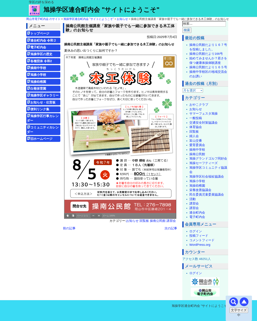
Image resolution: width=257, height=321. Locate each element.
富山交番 (195, 140)
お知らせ (132, 221)
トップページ (39, 33)
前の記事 (69, 228)
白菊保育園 (38, 88)
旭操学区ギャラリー (44, 95)
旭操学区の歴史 (41, 54)
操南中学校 (38, 68)
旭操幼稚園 (39, 81)
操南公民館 (158, 221)
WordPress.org (199, 244)
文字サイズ (239, 310)
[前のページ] (67, 216)
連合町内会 (197, 212)
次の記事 (171, 228)
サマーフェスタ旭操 (203, 113)
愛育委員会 (197, 145)
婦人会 (194, 136)
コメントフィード (202, 240)
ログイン (195, 231)
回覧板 (144, 221)
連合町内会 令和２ (43, 40)
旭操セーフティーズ (203, 163)
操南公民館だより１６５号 (208, 67)
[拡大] (99, 216)
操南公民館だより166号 (206, 53)
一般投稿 (195, 118)
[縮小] (93, 216)
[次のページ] (73, 216)
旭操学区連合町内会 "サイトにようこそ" (101, 9)
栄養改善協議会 (200, 190)
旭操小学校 (38, 74)
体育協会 (195, 127)
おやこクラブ (198, 104)
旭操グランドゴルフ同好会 (208, 158)
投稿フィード (198, 235)
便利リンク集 (39, 109)
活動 (192, 199)
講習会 (171, 221)
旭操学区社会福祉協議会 (206, 176)
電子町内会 (38, 47)
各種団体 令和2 (41, 61)
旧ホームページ (41, 138)
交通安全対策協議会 (203, 122)
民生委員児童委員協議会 (206, 194)
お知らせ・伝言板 (43, 102)
